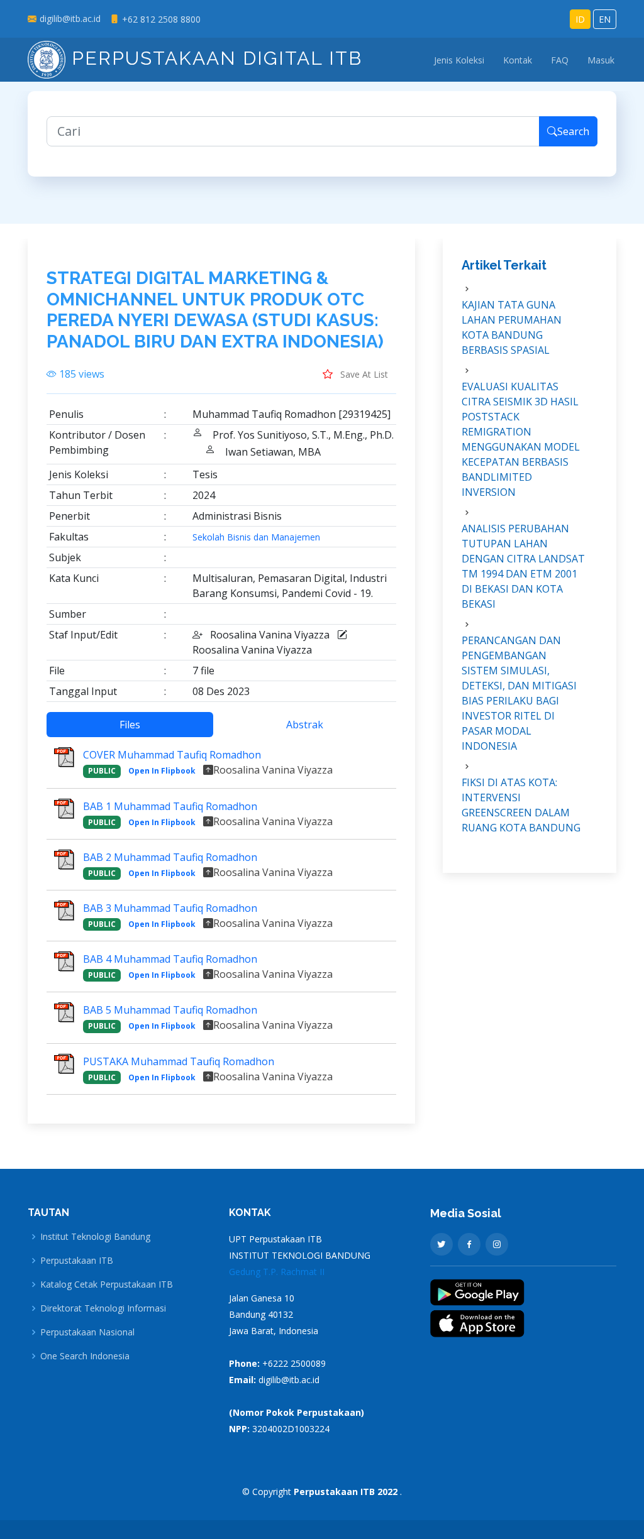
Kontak (517, 60)
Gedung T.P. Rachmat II (277, 1272)
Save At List (363, 374)
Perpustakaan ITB (76, 1260)
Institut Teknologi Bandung (95, 1236)
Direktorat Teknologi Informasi (103, 1308)
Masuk (600, 60)
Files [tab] (129, 724)
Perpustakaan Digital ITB (213, 58)
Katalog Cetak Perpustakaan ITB (106, 1284)
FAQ (560, 60)
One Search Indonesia (85, 1356)
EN (605, 19)
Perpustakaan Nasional (87, 1332)
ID (580, 19)
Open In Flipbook (162, 770)
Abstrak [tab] (304, 724)
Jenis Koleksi (459, 60)
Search (573, 131)
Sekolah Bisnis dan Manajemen (256, 537)
